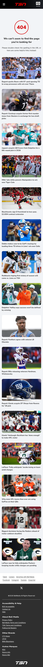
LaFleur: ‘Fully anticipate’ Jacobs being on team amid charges (21, 468)
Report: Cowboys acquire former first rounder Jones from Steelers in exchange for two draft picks (20, 116)
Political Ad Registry (9, 628)
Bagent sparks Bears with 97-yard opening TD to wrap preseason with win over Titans (21, 82)
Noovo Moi (6, 655)
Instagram (15, 580)
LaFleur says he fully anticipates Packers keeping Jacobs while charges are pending (19, 564)
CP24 (4, 639)
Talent (5, 577)
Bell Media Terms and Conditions (14, 623)
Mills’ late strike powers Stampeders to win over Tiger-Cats (19, 181)
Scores (38, 6)
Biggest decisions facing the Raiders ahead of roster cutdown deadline (20, 532)
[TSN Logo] (20, 4)
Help (4, 612)
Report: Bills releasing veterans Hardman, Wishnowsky (19, 372)
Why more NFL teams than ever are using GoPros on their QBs (19, 500)
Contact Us (6, 609)
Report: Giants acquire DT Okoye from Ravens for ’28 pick (20, 404)
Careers (11, 577)
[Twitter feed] (21, 587)
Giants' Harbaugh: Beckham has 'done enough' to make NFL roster (21, 436)
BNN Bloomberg (8, 641)
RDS (3, 649)
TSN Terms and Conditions (12, 625)
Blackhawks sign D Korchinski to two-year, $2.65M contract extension (19, 213)
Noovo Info (6, 652)
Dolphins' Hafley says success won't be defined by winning (21, 308)
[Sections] (4, 4)
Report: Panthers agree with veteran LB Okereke (18, 340)
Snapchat (31, 580)
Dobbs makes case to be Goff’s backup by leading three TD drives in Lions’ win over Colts (21, 245)
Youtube (24, 580)
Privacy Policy (7, 620)
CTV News (6, 636)
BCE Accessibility (8, 606)
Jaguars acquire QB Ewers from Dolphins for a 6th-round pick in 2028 (20, 149)
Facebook (6, 580)
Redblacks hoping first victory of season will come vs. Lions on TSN (20, 276)
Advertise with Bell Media (25, 577)
